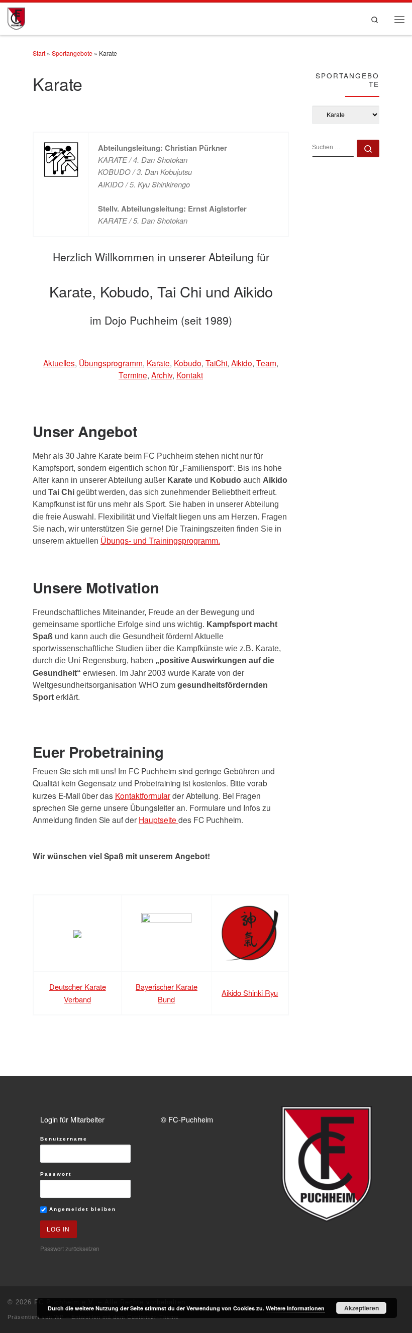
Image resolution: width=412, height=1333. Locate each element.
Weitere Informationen (295, 1308)
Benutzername (63, 1139)
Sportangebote (72, 53)
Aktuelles (59, 362)
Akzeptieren (361, 1307)
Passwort (55, 1174)
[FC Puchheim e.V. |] (16, 18)
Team (266, 362)
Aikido (241, 362)
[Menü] (399, 19)
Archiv (161, 374)
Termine (133, 374)
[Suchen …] (368, 148)
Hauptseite (158, 819)
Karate (158, 362)
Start (39, 53)
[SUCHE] (333, 148)
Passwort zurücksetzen (69, 1249)
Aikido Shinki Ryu (250, 992)
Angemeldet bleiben (81, 1209)
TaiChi (216, 362)
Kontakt (189, 374)
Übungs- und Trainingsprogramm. (160, 541)
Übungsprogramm (111, 362)
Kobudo (187, 362)
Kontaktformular (142, 795)
